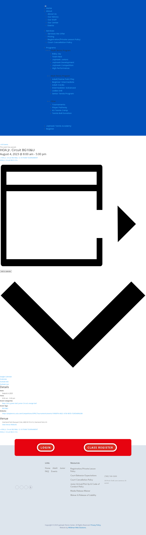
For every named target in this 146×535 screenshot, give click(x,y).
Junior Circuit (23, 403)
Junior (62, 468)
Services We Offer (56, 33)
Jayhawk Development (63, 62)
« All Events (4, 144)
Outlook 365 (4, 382)
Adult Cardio (58, 85)
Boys (4, 403)
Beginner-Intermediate (63, 82)
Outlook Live (4, 384)
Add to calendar (6, 271)
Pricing (51, 36)
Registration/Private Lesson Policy (64, 39)
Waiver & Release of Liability (83, 495)
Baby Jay (56, 53)
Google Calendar (6, 377)
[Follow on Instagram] (26, 487)
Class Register (100, 447)
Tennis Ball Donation (62, 113)
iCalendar (3, 379)
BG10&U (5, 408)
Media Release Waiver (80, 491)
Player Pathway (59, 107)
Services (50, 30)
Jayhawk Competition (62, 65)
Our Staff (52, 19)
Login (46, 447)
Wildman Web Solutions (77, 527)
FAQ (47, 471)
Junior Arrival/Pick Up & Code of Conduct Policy (85, 485)
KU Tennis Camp (60, 110)
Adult (55, 468)
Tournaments (58, 104)
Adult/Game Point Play (63, 79)
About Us (52, 14)
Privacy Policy (96, 525)
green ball (14, 403)
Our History (53, 16)
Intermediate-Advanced (64, 87)
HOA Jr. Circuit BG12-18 (9, 160)
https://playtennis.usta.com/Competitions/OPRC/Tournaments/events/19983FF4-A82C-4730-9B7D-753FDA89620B (42, 413)
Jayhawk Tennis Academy (58, 126)
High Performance (60, 68)
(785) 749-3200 (110, 476)
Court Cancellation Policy (60, 42)
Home (49, 8)
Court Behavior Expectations (83, 476)
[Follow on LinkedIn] (21, 487)
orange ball (33, 403)
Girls (8, 403)
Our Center (53, 22)
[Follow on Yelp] (30, 487)
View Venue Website (9, 425)
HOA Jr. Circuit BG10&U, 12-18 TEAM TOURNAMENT (19, 158)
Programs (51, 47)
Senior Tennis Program (63, 93)
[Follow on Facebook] (17, 487)
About (49, 11)
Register (50, 128)
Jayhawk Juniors (60, 59)
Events (51, 25)
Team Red (57, 56)
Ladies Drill (57, 90)
